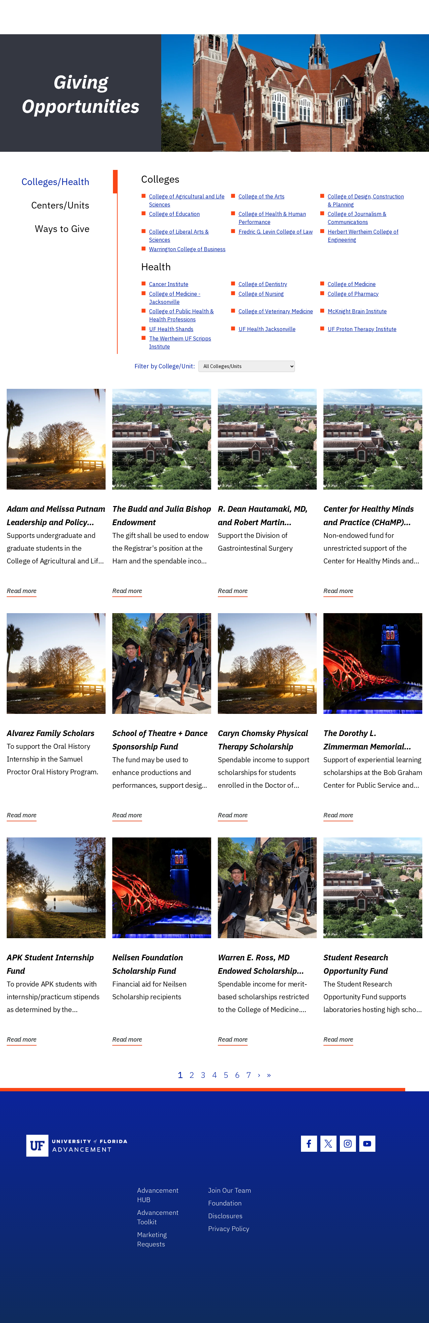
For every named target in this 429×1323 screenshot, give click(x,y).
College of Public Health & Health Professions (181, 315)
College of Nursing (261, 293)
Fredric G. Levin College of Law (276, 231)
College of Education (174, 214)
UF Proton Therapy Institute (362, 329)
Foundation (225, 1202)
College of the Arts (262, 196)
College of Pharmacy (353, 293)
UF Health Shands (171, 329)
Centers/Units (60, 205)
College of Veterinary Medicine (276, 311)
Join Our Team (229, 1190)
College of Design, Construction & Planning (366, 200)
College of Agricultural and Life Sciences (187, 200)
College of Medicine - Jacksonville (174, 297)
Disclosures (225, 1215)
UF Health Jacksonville (267, 329)
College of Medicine (352, 284)
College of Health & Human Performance (272, 218)
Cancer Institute (168, 284)
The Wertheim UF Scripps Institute (180, 342)
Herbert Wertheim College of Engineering (363, 235)
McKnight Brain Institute (357, 311)
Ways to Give (62, 228)
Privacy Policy (228, 1228)
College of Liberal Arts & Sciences (179, 235)
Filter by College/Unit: (164, 366)
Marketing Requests (152, 1239)
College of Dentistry (263, 284)
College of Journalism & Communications (357, 218)
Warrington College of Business (187, 249)
